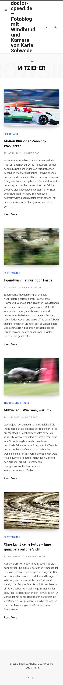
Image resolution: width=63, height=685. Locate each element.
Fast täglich (12, 273)
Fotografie (11, 134)
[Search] (54, 26)
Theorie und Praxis (16, 403)
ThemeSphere (31, 668)
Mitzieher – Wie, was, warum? (27, 410)
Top (32, 678)
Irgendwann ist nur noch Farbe (28, 280)
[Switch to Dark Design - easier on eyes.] (46, 26)
